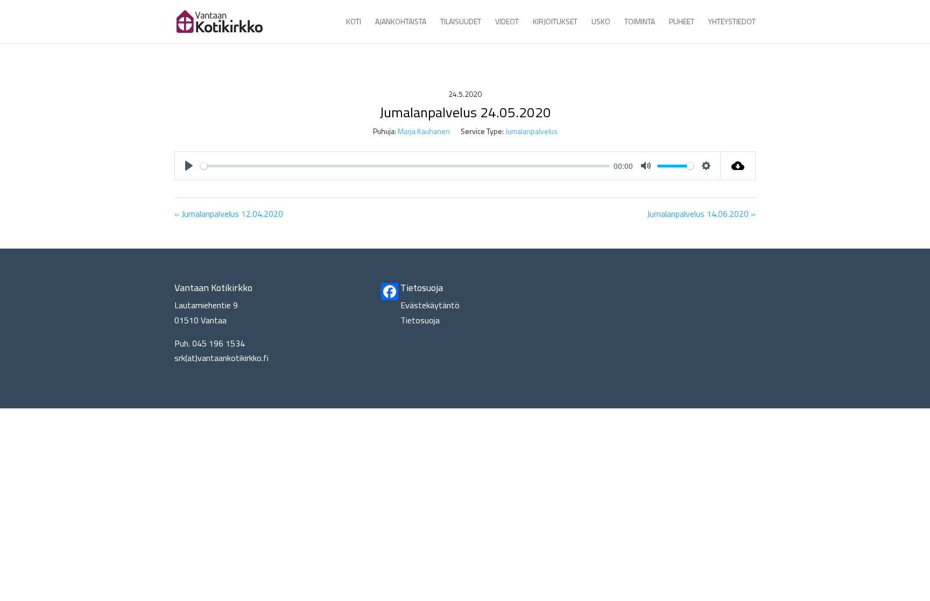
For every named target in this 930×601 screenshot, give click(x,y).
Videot (507, 22)
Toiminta (639, 22)
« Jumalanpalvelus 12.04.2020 (228, 213)
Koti (353, 22)
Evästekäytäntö (430, 305)
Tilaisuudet (460, 22)
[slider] (405, 166)
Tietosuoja (420, 320)
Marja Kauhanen (424, 131)
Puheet (681, 22)
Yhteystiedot (732, 22)
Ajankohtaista (400, 22)
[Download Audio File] (738, 165)
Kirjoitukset (555, 22)
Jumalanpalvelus (531, 131)
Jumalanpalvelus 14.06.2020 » (701, 213)
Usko (600, 22)
